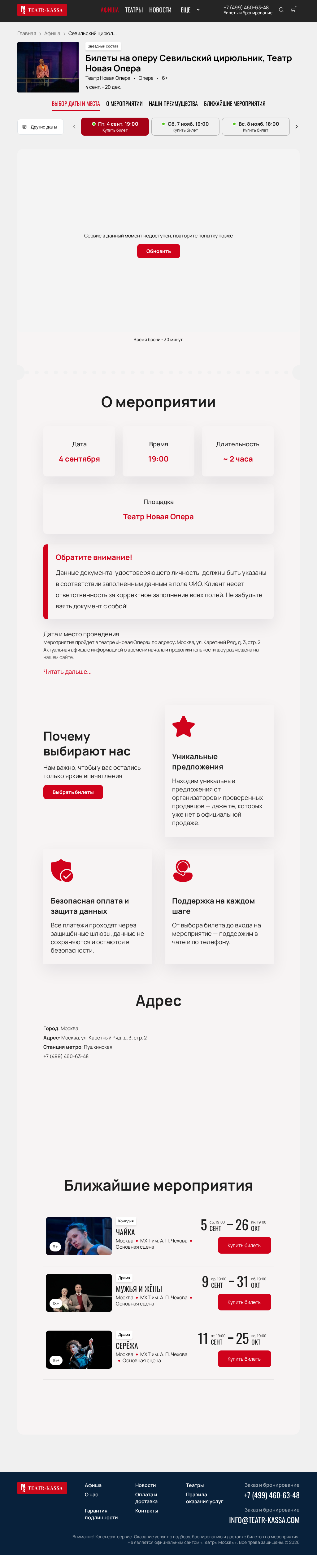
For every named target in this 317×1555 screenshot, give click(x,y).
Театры (134, 9)
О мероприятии (124, 103)
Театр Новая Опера (107, 77)
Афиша (110, 9)
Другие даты (44, 126)
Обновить (158, 251)
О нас (91, 1494)
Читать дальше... (67, 671)
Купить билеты (245, 1245)
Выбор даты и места (76, 103)
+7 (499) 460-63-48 (246, 7)
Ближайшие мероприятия (235, 103)
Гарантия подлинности (101, 1514)
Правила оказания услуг (205, 1498)
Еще (185, 9)
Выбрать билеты (73, 792)
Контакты (146, 1510)
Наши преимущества (173, 103)
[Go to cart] (293, 10)
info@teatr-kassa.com (264, 1519)
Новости (160, 9)
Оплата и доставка (146, 1498)
